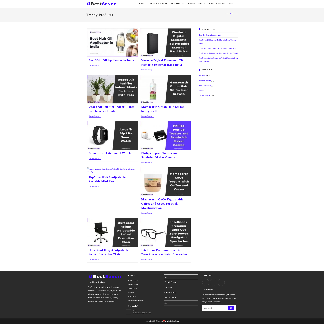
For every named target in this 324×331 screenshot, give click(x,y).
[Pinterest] (221, 282)
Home (166, 277)
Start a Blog (132, 296)
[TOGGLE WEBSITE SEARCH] (237, 4)
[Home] (223, 14)
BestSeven (175, 321)
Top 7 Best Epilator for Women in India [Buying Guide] (218, 48)
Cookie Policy (133, 284)
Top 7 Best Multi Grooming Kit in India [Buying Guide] (218, 53)
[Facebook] (205, 282)
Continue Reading (95, 65)
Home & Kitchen (205, 85)
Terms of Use (132, 288)
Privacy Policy (133, 280)
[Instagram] (213, 282)
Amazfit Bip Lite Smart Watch (110, 153)
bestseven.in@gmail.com (142, 313)
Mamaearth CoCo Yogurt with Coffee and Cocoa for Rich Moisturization (162, 204)
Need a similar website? (136, 300)
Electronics (203, 76)
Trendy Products (232, 14)
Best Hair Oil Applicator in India (111, 60)
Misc (201, 90)
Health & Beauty (205, 81)
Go (231, 308)
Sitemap (131, 292)
